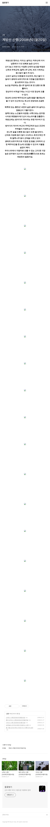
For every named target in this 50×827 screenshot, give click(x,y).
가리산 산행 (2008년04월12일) (16, 722)
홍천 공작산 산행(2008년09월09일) (17, 720)
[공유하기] (13, 706)
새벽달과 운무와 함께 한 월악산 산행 (17, 725)
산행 (7, 713)
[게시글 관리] (16, 706)
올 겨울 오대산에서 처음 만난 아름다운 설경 (19, 727)
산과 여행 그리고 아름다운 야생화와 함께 (17, 790)
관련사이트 (5, 815)
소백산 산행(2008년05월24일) (15, 717)
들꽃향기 (5, 3)
